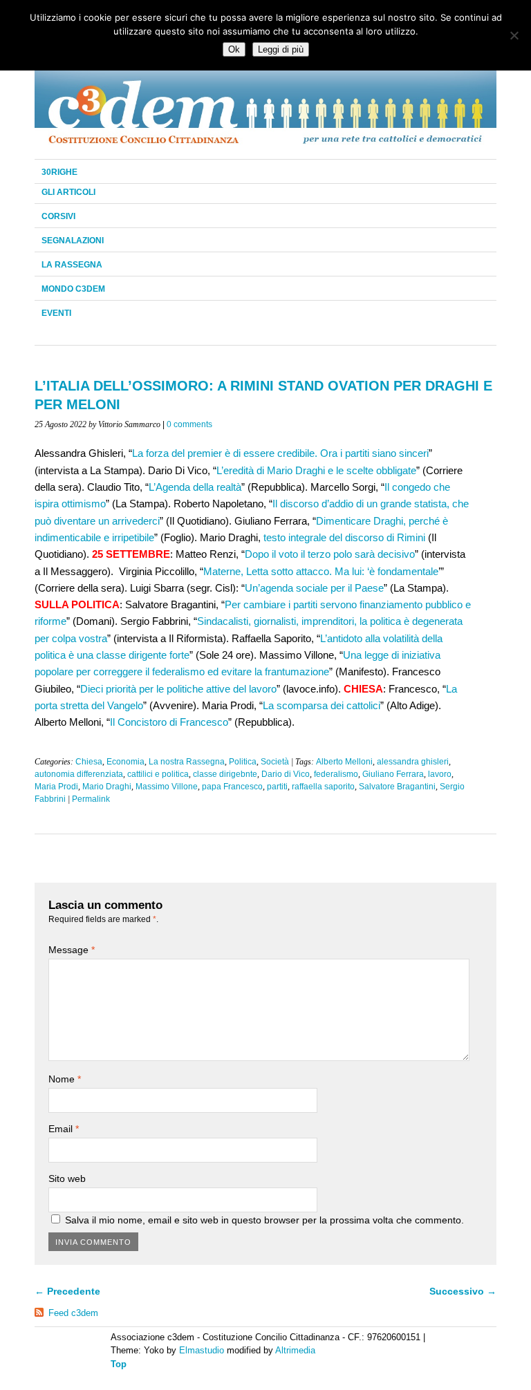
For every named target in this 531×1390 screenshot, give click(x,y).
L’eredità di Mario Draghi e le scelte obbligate (316, 470)
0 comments (189, 424)
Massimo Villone (167, 786)
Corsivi (58, 216)
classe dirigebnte (225, 774)
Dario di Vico (285, 774)
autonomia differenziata (79, 774)
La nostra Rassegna (187, 762)
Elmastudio (201, 1350)
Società (275, 762)
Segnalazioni (72, 240)
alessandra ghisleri (413, 762)
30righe (59, 172)
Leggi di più (281, 49)
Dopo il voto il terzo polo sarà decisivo (330, 554)
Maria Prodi (56, 786)
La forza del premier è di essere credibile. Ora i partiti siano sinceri (280, 453)
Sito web (67, 1178)
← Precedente (67, 1291)
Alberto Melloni (344, 762)
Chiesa (88, 762)
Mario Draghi (106, 786)
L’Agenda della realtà (195, 487)
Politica (243, 762)
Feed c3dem (73, 1313)
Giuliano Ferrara (393, 774)
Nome (64, 1078)
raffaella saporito (323, 786)
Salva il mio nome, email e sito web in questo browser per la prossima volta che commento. (264, 1219)
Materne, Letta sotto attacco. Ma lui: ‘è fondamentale (320, 571)
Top (119, 1364)
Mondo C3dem (73, 289)
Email (63, 1128)
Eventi (56, 313)
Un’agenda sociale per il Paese (314, 588)
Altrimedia (295, 1350)
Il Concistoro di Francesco (169, 722)
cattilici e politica (158, 774)
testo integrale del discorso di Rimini (344, 537)
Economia (125, 762)
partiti (277, 786)
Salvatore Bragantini (397, 786)
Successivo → (462, 1291)
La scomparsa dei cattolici (321, 705)
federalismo (336, 774)
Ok (234, 49)
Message (71, 949)
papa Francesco (232, 786)
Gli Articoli (68, 192)
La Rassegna (71, 265)
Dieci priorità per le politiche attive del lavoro (178, 689)
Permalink (91, 799)
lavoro (439, 774)
